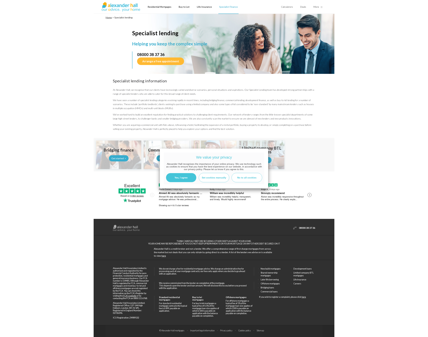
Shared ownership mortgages (269, 274)
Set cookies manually (214, 177)
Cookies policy (244, 330)
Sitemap (260, 330)
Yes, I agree (181, 177)
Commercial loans (269, 291)
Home (109, 17)
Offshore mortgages (270, 283)
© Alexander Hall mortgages (172, 330)
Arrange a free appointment (160, 61)
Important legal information (202, 330)
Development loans (302, 268)
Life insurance (299, 279)
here (164, 255)
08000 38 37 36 (151, 54)
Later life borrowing (270, 279)
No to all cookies (246, 177)
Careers (297, 283)
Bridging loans (267, 287)
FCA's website (129, 295)
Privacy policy (226, 330)
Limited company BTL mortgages (303, 274)
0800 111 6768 (140, 298)
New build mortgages (271, 268)
